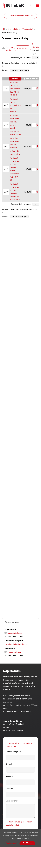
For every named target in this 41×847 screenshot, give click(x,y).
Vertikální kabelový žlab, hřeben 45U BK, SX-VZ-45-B (15, 88)
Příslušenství (27, 29)
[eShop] (3, 29)
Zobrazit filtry (23, 48)
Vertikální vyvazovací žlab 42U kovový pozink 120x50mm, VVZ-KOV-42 (15, 125)
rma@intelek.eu (14, 652)
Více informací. (11, 843)
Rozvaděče (13, 29)
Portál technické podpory (15, 644)
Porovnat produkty (9, 48)
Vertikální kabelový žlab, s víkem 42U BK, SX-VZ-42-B (15, 105)
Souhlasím (27, 843)
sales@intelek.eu (15, 633)
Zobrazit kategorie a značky (20, 16)
